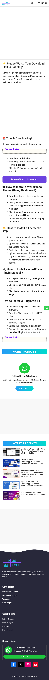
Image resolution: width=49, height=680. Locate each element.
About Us (5, 626)
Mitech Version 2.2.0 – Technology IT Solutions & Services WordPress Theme (32, 462)
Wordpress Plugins (9, 595)
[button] (32, 3)
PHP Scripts (7, 603)
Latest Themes (8, 619)
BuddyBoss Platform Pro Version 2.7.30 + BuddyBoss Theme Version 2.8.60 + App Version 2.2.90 (32, 473)
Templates (6, 599)
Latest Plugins (7, 623)
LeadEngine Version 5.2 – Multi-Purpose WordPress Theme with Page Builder (33, 451)
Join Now (24, 656)
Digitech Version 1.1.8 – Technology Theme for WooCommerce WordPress (32, 484)
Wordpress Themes (10, 592)
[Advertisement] (24, 33)
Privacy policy (7, 630)
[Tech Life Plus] (5, 3)
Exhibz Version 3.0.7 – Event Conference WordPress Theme (33, 493)
